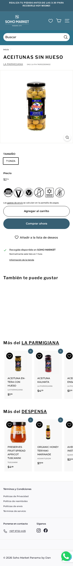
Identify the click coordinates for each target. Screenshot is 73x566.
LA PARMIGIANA (13, 64)
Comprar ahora (36, 223)
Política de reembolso (15, 501)
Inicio (6, 49)
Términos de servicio (14, 511)
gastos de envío (15, 203)
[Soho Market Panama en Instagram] (39, 530)
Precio (7, 173)
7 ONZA (10, 160)
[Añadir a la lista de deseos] (9, 291)
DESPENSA (34, 411)
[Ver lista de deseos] (50, 21)
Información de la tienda (21, 260)
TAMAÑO (9, 153)
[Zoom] (67, 137)
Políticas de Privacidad (16, 496)
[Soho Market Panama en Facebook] (46, 530)
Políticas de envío (13, 506)
